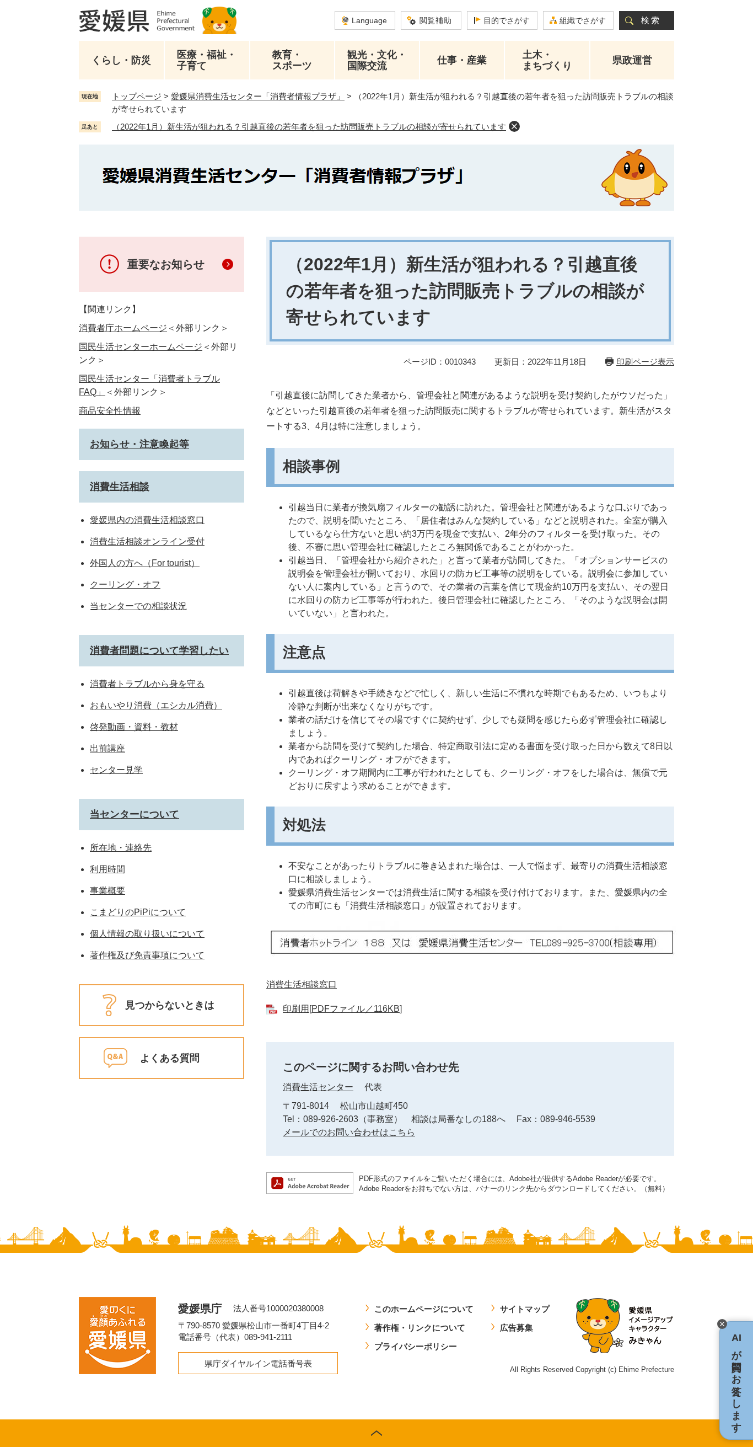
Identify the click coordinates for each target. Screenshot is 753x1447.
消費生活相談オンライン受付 (147, 541)
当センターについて (134, 814)
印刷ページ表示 (645, 361)
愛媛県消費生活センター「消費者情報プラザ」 (258, 96)
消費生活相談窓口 (301, 984)
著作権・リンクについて (419, 1327)
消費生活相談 (119, 486)
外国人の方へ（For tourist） (145, 563)
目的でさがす (506, 20)
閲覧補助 (435, 20)
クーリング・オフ (125, 584)
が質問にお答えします (736, 1380)
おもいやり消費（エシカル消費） (156, 705)
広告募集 (516, 1327)
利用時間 (107, 869)
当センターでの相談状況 (138, 606)
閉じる (722, 1324)
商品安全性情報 (110, 410)
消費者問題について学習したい (159, 650)
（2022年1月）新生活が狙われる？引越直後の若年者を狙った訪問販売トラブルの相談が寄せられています (309, 126)
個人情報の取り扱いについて (147, 933)
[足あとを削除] (514, 126)
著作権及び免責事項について (147, 955)
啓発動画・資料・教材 (134, 726)
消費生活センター (318, 1087)
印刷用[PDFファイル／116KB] (342, 1008)
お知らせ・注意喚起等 (139, 444)
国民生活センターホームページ (140, 346)
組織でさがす (583, 20)
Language (369, 20)
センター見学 (116, 770)
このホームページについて (424, 1308)
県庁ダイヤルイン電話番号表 (258, 1363)
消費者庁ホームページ (123, 328)
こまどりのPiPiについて (138, 912)
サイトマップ (525, 1308)
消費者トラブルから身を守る (147, 683)
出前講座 (107, 748)
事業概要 (107, 890)
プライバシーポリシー (415, 1346)
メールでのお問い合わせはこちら (349, 1132)
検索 (651, 20)
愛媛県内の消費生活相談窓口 (147, 520)
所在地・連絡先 (121, 847)
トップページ (137, 96)
